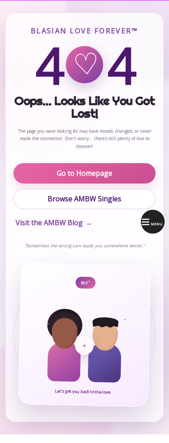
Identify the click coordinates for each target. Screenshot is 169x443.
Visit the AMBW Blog (54, 222)
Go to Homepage (84, 173)
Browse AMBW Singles (84, 198)
